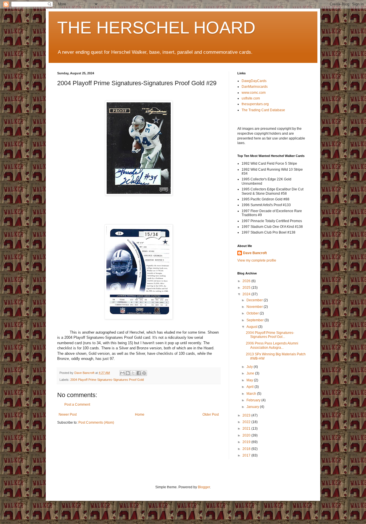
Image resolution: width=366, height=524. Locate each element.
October (253, 313)
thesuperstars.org (255, 104)
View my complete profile (256, 260)
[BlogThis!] (128, 373)
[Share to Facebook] (139, 373)
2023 (246, 415)
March (251, 394)
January (253, 407)
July (250, 367)
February (253, 400)
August (252, 327)
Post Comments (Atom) (96, 423)
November (255, 307)
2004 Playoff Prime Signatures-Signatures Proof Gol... (270, 335)
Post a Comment (77, 405)
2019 (246, 442)
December (255, 300)
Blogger (204, 487)
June (250, 373)
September (255, 320)
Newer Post (68, 415)
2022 (246, 422)
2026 (246, 281)
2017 (246, 455)
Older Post (210, 415)
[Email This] (122, 373)
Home (139, 415)
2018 (246, 449)
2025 (246, 288)
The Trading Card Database (263, 110)
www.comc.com (254, 93)
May (250, 380)
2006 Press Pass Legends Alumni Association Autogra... (272, 345)
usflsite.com (251, 98)
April (250, 387)
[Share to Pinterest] (144, 373)
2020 (246, 435)
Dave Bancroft (255, 253)
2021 (246, 429)
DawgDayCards (254, 81)
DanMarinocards (255, 87)
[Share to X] (133, 373)
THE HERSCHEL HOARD (156, 27)
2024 (246, 294)
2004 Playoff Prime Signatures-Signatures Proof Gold (107, 379)
